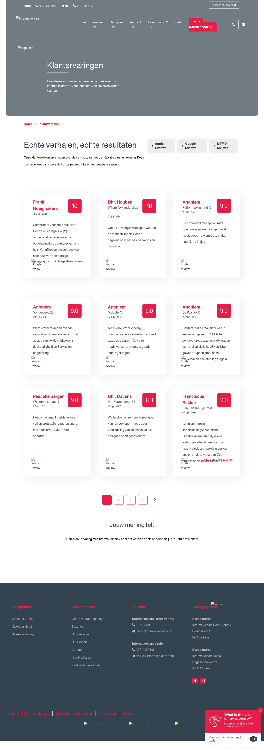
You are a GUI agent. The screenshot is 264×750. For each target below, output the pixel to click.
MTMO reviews (222, 146)
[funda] (189, 727)
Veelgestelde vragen (86, 665)
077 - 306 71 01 (85, 5)
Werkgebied (21, 607)
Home (81, 22)
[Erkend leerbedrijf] (103, 727)
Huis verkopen (81, 634)
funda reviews (160, 146)
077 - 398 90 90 (47, 5)
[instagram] (203, 681)
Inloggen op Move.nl (222, 5)
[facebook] (195, 681)
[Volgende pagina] (155, 500)
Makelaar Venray (22, 634)
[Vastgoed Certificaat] (149, 727)
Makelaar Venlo (22, 618)
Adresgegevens (205, 607)
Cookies (128, 713)
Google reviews (190, 146)
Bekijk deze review (69, 261)
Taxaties (77, 626)
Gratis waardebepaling (200, 25)
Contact (178, 22)
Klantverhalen (49, 124)
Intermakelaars (84, 607)
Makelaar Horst (21, 626)
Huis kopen (79, 642)
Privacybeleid (108, 713)
